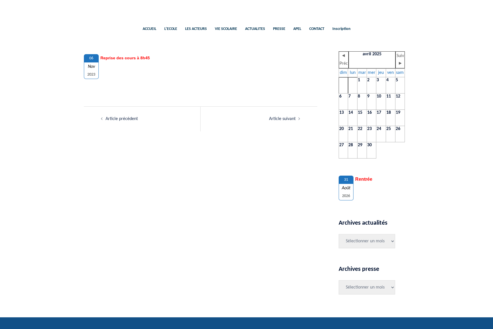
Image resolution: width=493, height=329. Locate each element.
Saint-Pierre (246, 10)
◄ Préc (344, 60)
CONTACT (316, 29)
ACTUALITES (255, 29)
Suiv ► (400, 60)
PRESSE (279, 29)
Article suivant (282, 119)
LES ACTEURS (196, 29)
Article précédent (122, 119)
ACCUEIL (149, 29)
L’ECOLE (170, 29)
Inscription (341, 29)
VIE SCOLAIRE (226, 29)
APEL (297, 29)
